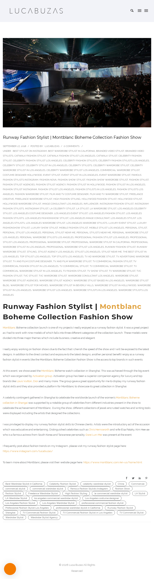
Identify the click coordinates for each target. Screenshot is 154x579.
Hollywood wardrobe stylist (22, 203)
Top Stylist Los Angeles (35, 256)
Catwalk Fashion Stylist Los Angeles (71, 155)
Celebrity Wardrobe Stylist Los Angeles (73, 170)
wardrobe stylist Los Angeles (52, 290)
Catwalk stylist (106, 155)
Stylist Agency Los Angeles (56, 251)
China (121, 483)
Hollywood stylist (130, 199)
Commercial (137, 483)
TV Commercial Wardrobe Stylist (111, 266)
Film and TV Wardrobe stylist (109, 194)
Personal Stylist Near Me (58, 232)
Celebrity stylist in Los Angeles (46, 165)
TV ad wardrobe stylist (100, 256)
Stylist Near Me (111, 251)
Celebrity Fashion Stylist (63, 483)
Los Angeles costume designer (33, 213)
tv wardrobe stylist (122, 271)
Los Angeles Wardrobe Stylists (86, 223)
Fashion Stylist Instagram (20, 189)
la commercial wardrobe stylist (111, 493)
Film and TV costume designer (69, 194)
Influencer (91, 203)
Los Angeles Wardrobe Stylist (45, 223)
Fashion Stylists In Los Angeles (95, 189)
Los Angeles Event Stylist (71, 213)
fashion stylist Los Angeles (56, 189)
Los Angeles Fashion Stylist (107, 213)
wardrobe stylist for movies (29, 285)
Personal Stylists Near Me (94, 232)
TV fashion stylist (74, 271)
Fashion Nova (48, 179)
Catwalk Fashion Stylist (30, 155)
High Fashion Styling (66, 199)
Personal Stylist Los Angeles (22, 232)
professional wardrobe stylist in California (100, 242)
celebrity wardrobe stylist (97, 483)
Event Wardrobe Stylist (114, 175)
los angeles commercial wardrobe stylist (56, 498)
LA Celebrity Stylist (62, 208)
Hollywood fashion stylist (99, 199)
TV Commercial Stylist (74, 266)
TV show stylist (97, 271)
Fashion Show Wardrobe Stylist (107, 179)
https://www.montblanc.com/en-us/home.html (112, 462)
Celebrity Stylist (14, 165)
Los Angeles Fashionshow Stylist (46, 218)
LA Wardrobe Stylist (103, 208)
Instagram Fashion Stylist (117, 203)
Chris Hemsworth (99, 429)
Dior (35, 381)
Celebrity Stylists (80, 165)
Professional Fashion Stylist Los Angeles (102, 237)
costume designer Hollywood (22, 175)
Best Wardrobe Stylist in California (71, 151)
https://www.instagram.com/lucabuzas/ (28, 451)
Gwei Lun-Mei (94, 434)
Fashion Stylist (139, 179)
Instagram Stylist (36, 208)
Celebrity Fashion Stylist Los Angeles (37, 160)
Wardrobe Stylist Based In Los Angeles (99, 280)
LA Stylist (82, 208)
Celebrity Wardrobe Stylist (111, 165)
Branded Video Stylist (110, 151)
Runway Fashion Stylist (120, 247)
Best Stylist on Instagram (30, 151)
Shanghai (10, 512)
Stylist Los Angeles (87, 251)
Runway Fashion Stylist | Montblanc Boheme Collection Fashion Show (72, 137)
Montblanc (121, 306)
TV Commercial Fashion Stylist (112, 261)
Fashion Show (122, 488)
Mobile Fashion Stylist (73, 227)
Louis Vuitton (24, 381)
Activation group (42, 375)
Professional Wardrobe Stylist (49, 242)
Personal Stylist (136, 227)
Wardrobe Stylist (126, 275)
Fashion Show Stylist (71, 179)
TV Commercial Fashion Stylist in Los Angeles (87, 512)
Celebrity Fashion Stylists (80, 160)
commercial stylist (15, 488)
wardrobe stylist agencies (20, 280)
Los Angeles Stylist (123, 218)
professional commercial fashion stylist (103, 503)
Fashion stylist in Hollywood (86, 184)
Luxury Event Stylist (122, 223)
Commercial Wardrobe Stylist (120, 170)
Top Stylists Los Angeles (67, 256)
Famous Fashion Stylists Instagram (89, 488)
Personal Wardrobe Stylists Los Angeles (47, 237)
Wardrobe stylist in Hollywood (115, 285)
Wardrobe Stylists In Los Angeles (95, 290)
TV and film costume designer (32, 261)
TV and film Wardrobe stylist (72, 261)
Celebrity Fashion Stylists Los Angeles (123, 160)
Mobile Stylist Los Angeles (106, 227)
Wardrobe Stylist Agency (55, 280)
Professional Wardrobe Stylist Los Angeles (75, 247)
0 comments (71, 146)
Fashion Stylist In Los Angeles (125, 184)
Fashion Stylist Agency (51, 184)
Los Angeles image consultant (89, 218)
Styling (32, 251)
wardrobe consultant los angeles (91, 275)
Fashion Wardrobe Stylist (31, 194)
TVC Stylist (30, 275)
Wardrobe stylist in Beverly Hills (71, 285)
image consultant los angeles (62, 203)
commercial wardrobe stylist (47, 488)
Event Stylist (51, 175)
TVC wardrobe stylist (53, 275)
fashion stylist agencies (19, 184)
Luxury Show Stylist (44, 227)
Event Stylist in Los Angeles (79, 175)
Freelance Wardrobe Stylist (33, 199)
